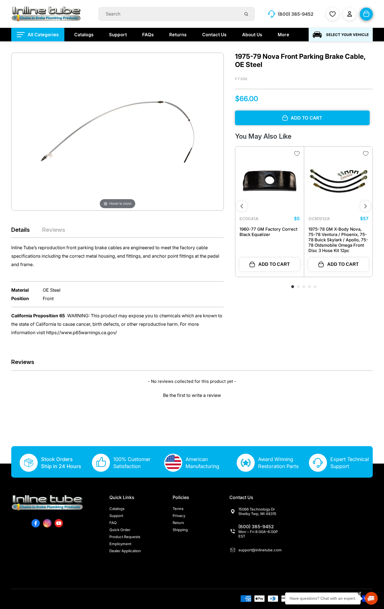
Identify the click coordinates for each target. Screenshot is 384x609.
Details (20, 229)
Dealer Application (125, 551)
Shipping (180, 529)
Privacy (179, 515)
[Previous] (241, 206)
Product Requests (124, 536)
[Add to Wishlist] (297, 153)
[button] (192, 394)
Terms (178, 508)
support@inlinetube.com (260, 550)
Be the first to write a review (192, 395)
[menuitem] (37, 34)
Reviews (53, 229)
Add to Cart (274, 264)
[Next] (365, 206)
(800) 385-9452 (256, 526)
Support (116, 515)
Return (178, 522)
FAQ (113, 522)
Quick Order (119, 529)
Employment (120, 543)
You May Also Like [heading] (263, 136)
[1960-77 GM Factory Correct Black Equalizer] (270, 181)
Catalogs (117, 508)
